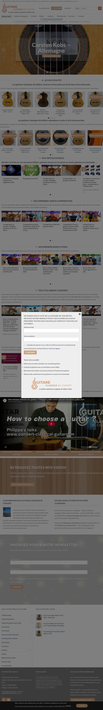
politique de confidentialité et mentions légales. (44, 348)
